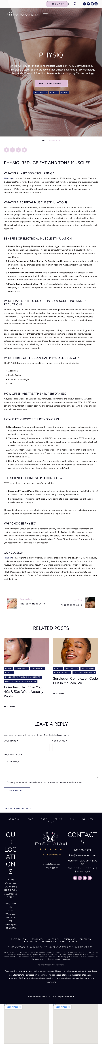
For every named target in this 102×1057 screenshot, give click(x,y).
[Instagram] (96, 3)
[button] (57, 4)
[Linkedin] (92, 3)
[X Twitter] (12, 149)
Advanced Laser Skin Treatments (51, 965)
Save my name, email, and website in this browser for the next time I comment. (45, 782)
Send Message (16, 791)
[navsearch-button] (76, 4)
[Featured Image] (26, 651)
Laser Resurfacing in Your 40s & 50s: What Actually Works (23, 691)
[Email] (24, 149)
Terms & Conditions (51, 864)
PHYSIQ (8, 178)
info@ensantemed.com (82, 855)
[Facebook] (84, 3)
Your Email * (59, 741)
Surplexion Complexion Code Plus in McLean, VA (75, 680)
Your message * (13, 755)
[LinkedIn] (18, 149)
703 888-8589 (82, 850)
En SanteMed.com (37, 996)
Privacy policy (51, 867)
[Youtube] (88, 3)
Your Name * (11, 741)
